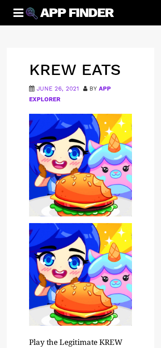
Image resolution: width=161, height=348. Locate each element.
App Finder (76, 12)
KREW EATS (75, 69)
